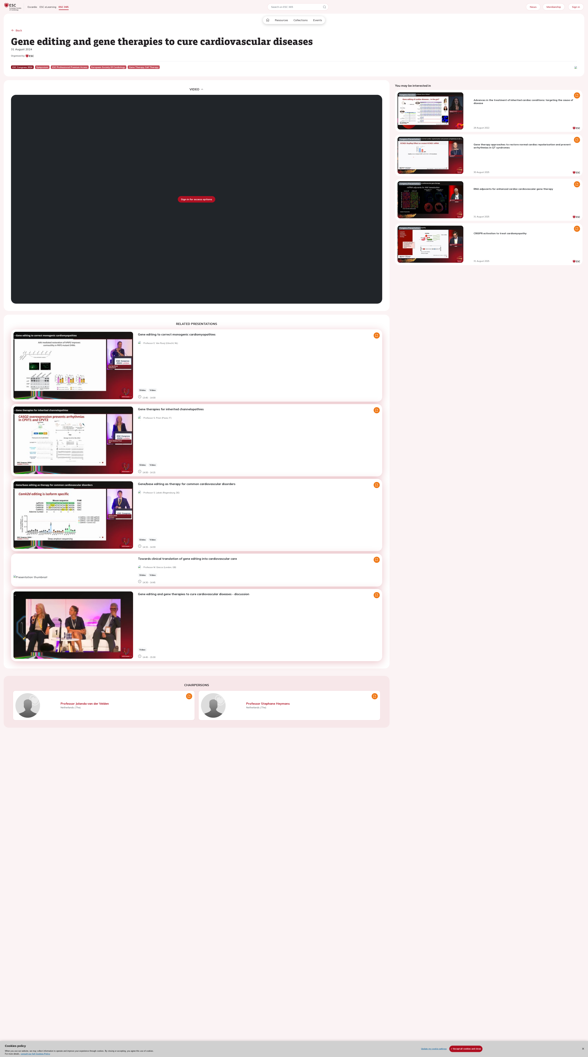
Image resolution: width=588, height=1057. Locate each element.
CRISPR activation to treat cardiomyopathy (500, 233)
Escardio (32, 6)
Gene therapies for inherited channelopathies (171, 409)
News (533, 6)
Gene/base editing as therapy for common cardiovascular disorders (186, 484)
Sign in (576, 6)
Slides (142, 390)
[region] (294, 1049)
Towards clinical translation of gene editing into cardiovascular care (187, 559)
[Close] (583, 1048)
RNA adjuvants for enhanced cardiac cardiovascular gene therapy (513, 188)
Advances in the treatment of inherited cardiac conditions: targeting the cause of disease (523, 102)
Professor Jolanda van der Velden (84, 703)
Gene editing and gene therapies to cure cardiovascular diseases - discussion (193, 594)
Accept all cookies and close (467, 1049)
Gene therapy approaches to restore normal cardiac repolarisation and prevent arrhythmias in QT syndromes (522, 146)
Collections (301, 20)
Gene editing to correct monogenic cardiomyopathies (176, 334)
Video (153, 390)
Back (19, 30)
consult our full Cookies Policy (35, 1054)
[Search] (324, 7)
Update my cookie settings (434, 1049)
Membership (554, 6)
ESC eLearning (48, 6)
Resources (281, 20)
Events (317, 20)
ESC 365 (64, 6)
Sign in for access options (196, 199)
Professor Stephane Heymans (268, 703)
